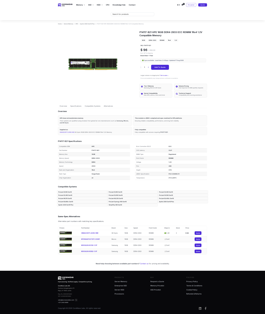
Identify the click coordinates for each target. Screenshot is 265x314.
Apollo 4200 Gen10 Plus (65, 205)
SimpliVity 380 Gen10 (115, 205)
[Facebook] (205, 308)
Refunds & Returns (194, 294)
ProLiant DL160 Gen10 (65, 192)
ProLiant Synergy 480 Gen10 (118, 201)
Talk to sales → (164, 75)
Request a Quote (157, 281)
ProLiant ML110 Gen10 (65, 198)
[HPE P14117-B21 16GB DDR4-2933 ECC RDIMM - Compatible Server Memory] (93, 64)
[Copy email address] (76, 300)
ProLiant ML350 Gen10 (116, 198)
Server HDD (119, 290)
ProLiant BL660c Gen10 (65, 201)
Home (60, 24)
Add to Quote (160, 67)
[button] (84, 5)
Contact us (144, 264)
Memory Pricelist (157, 286)
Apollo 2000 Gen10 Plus (87, 24)
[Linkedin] (200, 308)
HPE (76, 24)
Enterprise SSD (121, 286)
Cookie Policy (191, 290)
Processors (119, 294)
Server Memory (68, 24)
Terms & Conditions (194, 286)
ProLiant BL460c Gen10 (166, 198)
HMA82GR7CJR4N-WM (67, 132)
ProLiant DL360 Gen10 (166, 192)
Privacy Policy (192, 281)
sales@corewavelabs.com (66, 300)
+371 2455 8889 (63, 302)
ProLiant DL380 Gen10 (65, 195)
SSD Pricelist (155, 290)
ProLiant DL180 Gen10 (115, 192)
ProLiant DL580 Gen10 (166, 195)
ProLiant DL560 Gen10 (116, 195)
